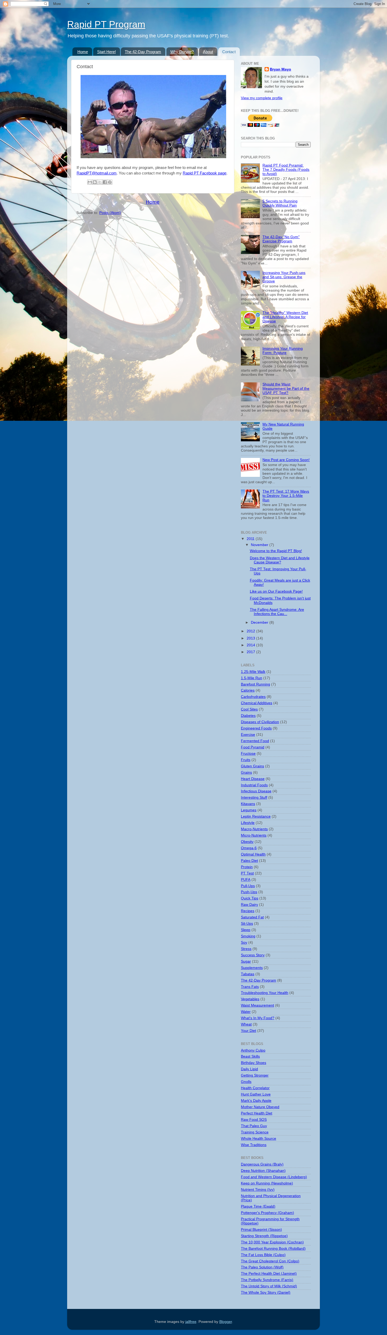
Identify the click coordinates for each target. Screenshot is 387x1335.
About (208, 51)
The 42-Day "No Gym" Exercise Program (281, 239)
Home (82, 51)
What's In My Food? (257, 1018)
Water (246, 1012)
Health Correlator (255, 1088)
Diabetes (248, 716)
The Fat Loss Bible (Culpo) (263, 1255)
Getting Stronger (255, 1075)
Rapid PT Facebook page (204, 173)
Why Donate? (182, 51)
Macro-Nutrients (254, 829)
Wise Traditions (253, 1145)
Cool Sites (249, 709)
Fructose (248, 754)
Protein (247, 867)
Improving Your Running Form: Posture (282, 351)
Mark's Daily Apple (256, 1101)
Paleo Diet (249, 861)
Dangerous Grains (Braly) (262, 1164)
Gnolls (246, 1082)
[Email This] (89, 182)
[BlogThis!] (94, 182)
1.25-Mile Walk (253, 672)
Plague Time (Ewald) (258, 1206)
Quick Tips (249, 898)
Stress (246, 949)
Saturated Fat (252, 917)
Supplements (252, 968)
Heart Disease (253, 779)
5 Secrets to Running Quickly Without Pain (279, 203)
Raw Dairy (249, 905)
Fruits (245, 760)
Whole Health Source (258, 1139)
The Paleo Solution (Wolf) (262, 1267)
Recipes (247, 911)
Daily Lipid (249, 1069)
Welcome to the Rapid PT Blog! (276, 551)
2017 (251, 652)
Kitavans (248, 804)
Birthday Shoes (253, 1063)
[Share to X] (99, 182)
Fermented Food (255, 741)
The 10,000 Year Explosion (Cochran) (272, 1242)
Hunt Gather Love (256, 1094)
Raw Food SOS (254, 1120)
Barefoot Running (255, 684)
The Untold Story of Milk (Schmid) (269, 1286)
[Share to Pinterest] (109, 182)
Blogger (225, 1322)
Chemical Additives (256, 703)
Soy (244, 942)
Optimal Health (253, 854)
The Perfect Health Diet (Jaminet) (269, 1274)
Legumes (248, 810)
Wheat (246, 1024)
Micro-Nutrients (253, 835)
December (260, 622)
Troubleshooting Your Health (264, 993)
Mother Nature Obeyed (260, 1107)
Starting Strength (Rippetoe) (264, 1236)
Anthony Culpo (253, 1050)
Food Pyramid (252, 747)
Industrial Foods (254, 785)
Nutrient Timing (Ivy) (258, 1190)
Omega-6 (249, 848)
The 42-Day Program (143, 51)
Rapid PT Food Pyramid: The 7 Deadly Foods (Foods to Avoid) (285, 169)
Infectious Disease (256, 791)
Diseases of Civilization (260, 722)
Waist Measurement (257, 1005)
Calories (248, 690)
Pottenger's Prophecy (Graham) (267, 1213)
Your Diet (248, 1031)
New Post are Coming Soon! (286, 460)
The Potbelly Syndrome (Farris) (267, 1280)
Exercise (248, 735)
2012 (251, 631)
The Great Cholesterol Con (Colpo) (270, 1261)
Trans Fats (250, 987)
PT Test (247, 873)
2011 (251, 539)
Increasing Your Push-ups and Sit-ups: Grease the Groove (283, 277)
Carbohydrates (253, 697)
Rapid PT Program (106, 24)
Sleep (245, 930)
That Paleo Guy (254, 1126)
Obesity (247, 842)
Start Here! (106, 51)
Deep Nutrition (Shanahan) (263, 1171)
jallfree (190, 1322)
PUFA (245, 880)
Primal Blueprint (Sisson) (261, 1230)
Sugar (246, 961)
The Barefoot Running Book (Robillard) (273, 1249)
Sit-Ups (247, 924)
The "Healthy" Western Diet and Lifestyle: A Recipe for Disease (285, 317)
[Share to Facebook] (104, 182)
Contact (229, 51)
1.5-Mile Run (251, 678)
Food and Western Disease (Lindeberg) (274, 1177)
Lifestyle (248, 823)
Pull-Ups (248, 886)
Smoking (248, 936)
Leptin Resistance (256, 816)
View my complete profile (261, 98)
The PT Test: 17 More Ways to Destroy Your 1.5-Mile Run (285, 495)
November (260, 545)
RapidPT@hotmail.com (97, 173)
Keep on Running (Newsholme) (267, 1183)
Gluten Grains (252, 766)
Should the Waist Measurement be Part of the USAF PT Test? (285, 388)
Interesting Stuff (254, 797)
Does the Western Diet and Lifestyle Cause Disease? (280, 560)
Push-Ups (249, 892)
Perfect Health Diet (256, 1113)
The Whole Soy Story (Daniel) (265, 1292)
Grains (246, 772)
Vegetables (250, 999)
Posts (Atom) (110, 213)
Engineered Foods (256, 728)
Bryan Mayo (280, 69)
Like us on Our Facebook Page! (276, 591)
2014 (251, 645)
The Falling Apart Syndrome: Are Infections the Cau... (277, 612)
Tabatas (247, 974)
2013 (251, 638)
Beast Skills (250, 1056)
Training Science (255, 1132)
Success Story (253, 955)
